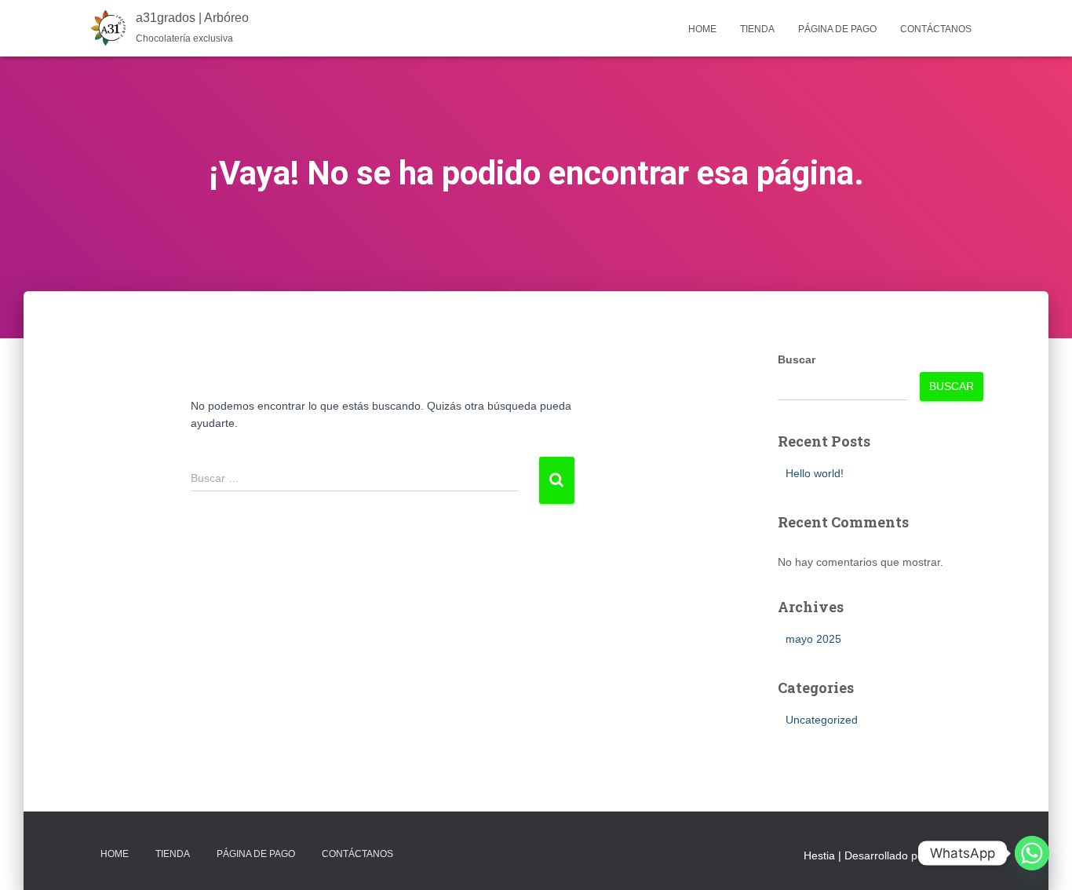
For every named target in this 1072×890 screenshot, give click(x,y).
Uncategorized (822, 719)
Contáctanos (936, 29)
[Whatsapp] (1032, 853)
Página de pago (837, 29)
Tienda (757, 29)
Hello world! (815, 473)
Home (702, 29)
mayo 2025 (813, 639)
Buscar (796, 359)
